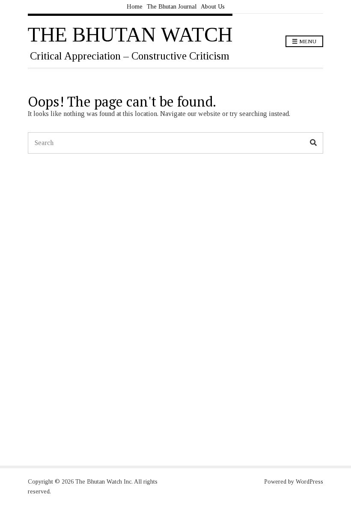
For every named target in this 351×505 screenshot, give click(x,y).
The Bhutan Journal (171, 6)
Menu (307, 41)
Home (135, 6)
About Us (213, 6)
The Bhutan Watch (130, 34)
